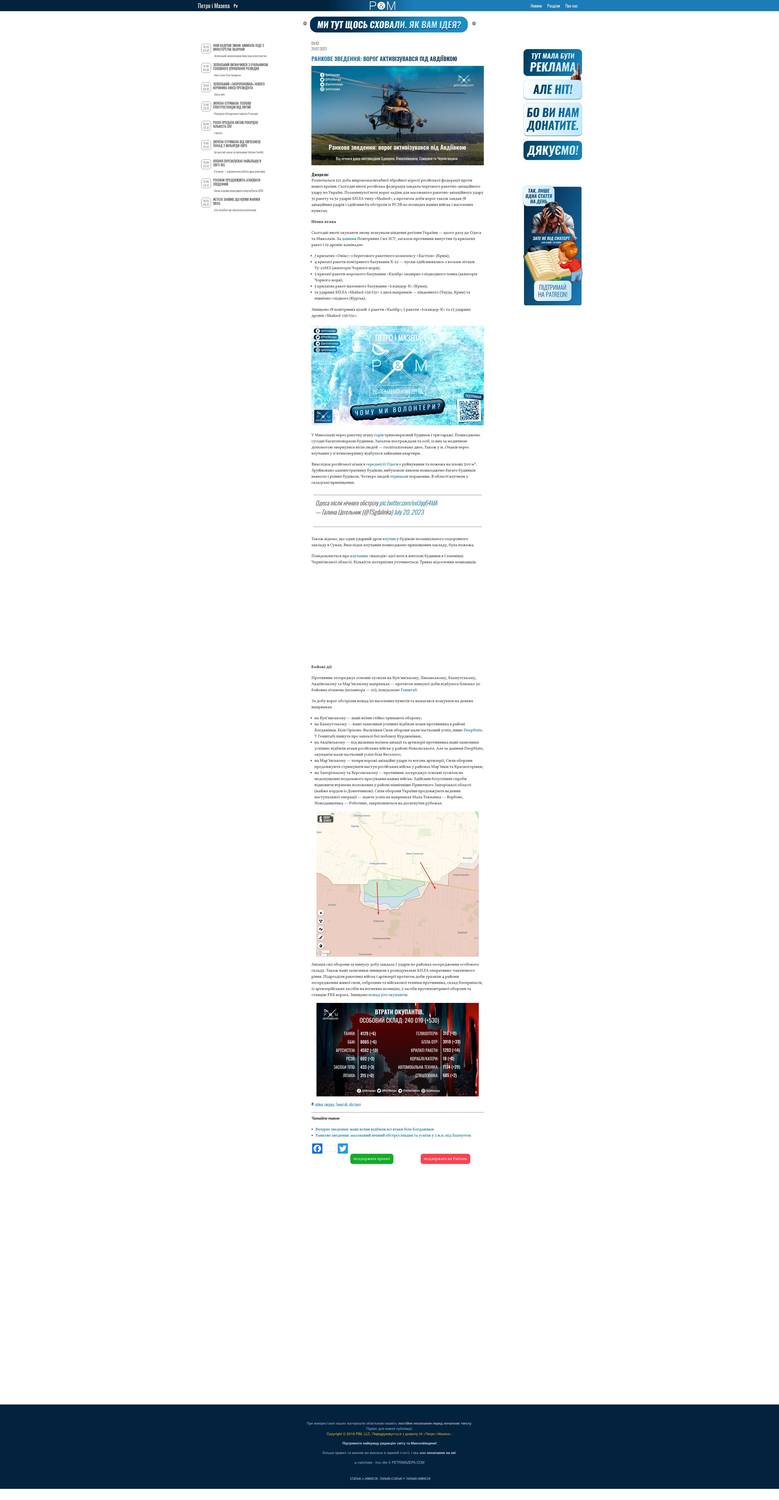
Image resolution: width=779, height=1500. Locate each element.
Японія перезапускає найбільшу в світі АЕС (237, 163)
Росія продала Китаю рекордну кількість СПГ (235, 124)
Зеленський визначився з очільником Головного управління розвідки (240, 66)
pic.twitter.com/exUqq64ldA (408, 502)
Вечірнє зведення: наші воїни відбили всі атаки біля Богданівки (374, 1129)
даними (349, 239)
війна (319, 1104)
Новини (536, 6)
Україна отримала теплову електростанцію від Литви (232, 105)
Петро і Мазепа (214, 5)
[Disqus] (397, 1225)
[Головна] (382, 5)
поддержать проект (371, 1159)
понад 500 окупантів (387, 995)
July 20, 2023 (408, 511)
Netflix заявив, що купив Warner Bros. (236, 201)
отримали (399, 476)
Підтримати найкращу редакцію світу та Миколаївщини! (389, 1443)
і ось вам (433, 1452)
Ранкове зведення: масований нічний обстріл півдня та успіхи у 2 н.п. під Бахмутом (393, 1135)
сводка (329, 1104)
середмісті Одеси (382, 464)
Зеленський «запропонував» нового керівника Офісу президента (239, 86)
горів (379, 435)
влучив (389, 539)
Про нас (571, 6)
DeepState (473, 730)
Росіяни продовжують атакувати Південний (236, 182)
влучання (359, 556)
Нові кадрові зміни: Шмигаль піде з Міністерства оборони (238, 47)
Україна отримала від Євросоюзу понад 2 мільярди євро (236, 143)
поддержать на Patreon (445, 1159)
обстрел (355, 1104)
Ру (236, 6)
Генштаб (409, 690)
